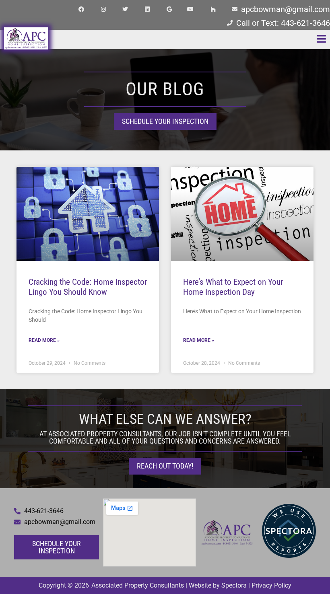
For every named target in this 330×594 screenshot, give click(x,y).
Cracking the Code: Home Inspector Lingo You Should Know (88, 287)
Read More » (44, 340)
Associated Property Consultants (137, 585)
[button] (231, 39)
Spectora (234, 585)
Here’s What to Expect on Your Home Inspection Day (233, 287)
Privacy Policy (271, 585)
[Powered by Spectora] (289, 555)
